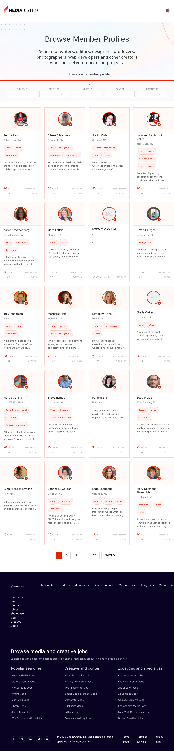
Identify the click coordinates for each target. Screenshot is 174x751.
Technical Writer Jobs (77, 687)
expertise (22, 89)
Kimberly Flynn (102, 313)
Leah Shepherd (102, 488)
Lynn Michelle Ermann (18, 488)
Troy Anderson (13, 313)
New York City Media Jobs (133, 712)
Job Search (45, 585)
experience (152, 89)
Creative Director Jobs (131, 681)
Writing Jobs (18, 693)
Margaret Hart (57, 313)
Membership (82, 585)
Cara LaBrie (55, 230)
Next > (109, 555)
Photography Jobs (21, 687)
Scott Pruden (145, 397)
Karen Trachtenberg (16, 230)
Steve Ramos (56, 397)
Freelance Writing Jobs (78, 718)
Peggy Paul (11, 135)
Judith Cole (99, 135)
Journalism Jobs (20, 712)
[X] (22, 739)
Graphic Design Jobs (23, 681)
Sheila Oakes (145, 312)
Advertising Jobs (128, 693)
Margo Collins (13, 397)
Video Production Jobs (78, 675)
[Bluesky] (39, 739)
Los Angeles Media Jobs (132, 705)
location (120, 89)
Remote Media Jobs (22, 675)
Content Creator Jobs (130, 675)
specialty (54, 89)
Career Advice (104, 585)
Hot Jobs (63, 585)
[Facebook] (13, 739)
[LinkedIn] (30, 739)
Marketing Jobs (20, 699)
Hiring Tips (147, 585)
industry (87, 89)
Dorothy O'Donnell (104, 228)
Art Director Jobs (128, 687)
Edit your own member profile (87, 74)
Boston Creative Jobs (130, 718)
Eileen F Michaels (59, 135)
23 (95, 555)
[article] (20, 153)
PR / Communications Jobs (26, 718)
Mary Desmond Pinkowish (146, 490)
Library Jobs (18, 705)
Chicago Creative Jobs (131, 699)
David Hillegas (146, 230)
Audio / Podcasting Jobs (79, 681)
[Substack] (47, 739)
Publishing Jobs (74, 705)
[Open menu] (167, 10)
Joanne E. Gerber (59, 488)
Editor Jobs (71, 712)
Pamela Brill (100, 397)
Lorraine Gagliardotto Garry (151, 136)
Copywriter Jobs (74, 699)
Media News (127, 585)
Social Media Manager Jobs (81, 693)
